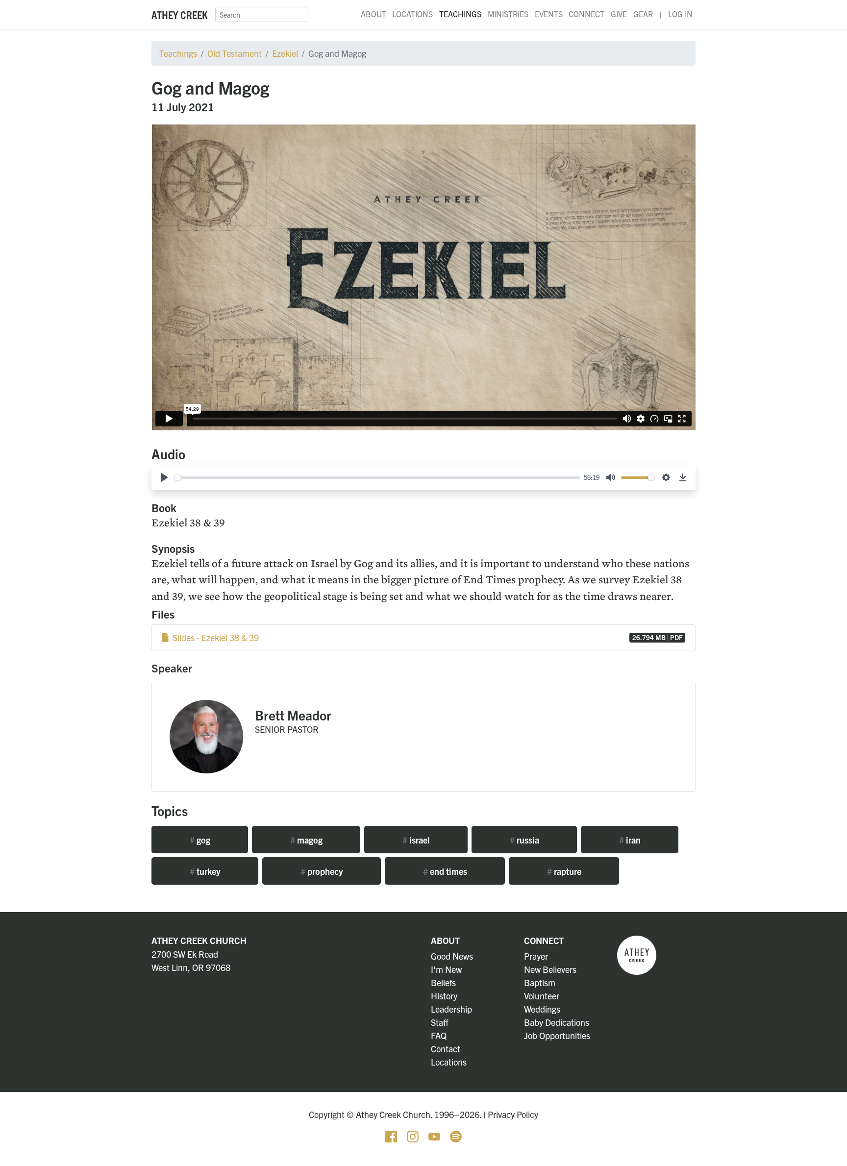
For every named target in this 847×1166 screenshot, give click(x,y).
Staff (439, 1022)
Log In (680, 14)
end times (445, 871)
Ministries (508, 14)
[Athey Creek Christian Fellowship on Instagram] (414, 1135)
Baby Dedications (556, 1022)
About (373, 14)
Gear (643, 14)
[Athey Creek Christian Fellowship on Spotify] (456, 1135)
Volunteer (541, 995)
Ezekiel (285, 53)
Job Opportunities (557, 1035)
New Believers (550, 969)
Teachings (460, 14)
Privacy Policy (513, 1114)
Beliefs (443, 982)
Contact (445, 1048)
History (444, 995)
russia (524, 839)
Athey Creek (179, 14)
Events (549, 14)
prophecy (321, 871)
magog (306, 839)
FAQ (439, 1035)
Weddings (542, 1009)
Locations (412, 14)
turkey (205, 871)
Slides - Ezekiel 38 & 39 (426, 637)
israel (416, 839)
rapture (564, 871)
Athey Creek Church (199, 940)
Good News (452, 956)
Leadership (451, 1009)
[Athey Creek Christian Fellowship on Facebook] (392, 1135)
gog (200, 839)
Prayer (536, 956)
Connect (586, 14)
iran (630, 839)
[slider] (377, 477)
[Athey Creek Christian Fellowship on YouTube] (435, 1135)
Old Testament (234, 53)
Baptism (539, 982)
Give (619, 14)
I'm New (446, 969)
